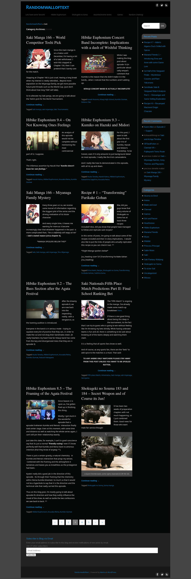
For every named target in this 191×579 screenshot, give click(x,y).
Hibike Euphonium (152, 228)
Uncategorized (150, 273)
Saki (33, 252)
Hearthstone (149, 223)
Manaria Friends (151, 232)
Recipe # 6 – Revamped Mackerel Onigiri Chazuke (154, 107)
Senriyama (85, 378)
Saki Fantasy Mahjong (153, 259)
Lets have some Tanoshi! (35, 15)
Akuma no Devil (151, 196)
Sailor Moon (149, 250)
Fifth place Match (94, 375)
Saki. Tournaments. (61, 109)
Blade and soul (150, 205)
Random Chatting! (136, 15)
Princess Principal (151, 246)
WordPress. (112, 572)
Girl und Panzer (150, 218)
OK (162, 26)
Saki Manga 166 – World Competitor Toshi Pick (45, 40)
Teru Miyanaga (63, 252)
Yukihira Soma (99, 273)
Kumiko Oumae (121, 99)
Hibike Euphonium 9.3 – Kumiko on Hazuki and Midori (105, 122)
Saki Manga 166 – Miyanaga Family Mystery (48, 195)
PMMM (147, 241)
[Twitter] (162, 5)
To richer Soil (149, 268)
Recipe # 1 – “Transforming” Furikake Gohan (103, 195)
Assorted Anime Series (102, 15)
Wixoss (147, 278)
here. (120, 310)
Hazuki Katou (37, 179)
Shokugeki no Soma (80, 15)
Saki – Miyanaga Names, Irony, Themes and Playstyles (155, 160)
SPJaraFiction (150, 144)
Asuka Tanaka (92, 177)
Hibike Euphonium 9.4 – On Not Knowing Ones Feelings (48, 122)
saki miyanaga (47, 109)
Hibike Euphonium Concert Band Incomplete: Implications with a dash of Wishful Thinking (106, 42)
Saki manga (36, 109)
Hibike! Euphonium (58, 15)
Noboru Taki (86, 102)
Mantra (103, 572)
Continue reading (35, 104)
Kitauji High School (107, 99)
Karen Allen (149, 127)
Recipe (99, 270)
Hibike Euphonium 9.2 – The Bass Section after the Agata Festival (49, 288)
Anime (147, 200)
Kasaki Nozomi (93, 99)
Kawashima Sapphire (89, 179)
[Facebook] (157, 5)
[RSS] (166, 5)
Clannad (147, 209)
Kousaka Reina (64, 179)
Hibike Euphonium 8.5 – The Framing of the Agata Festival (49, 391)
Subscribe (31, 555)
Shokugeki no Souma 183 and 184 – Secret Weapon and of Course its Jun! (104, 393)
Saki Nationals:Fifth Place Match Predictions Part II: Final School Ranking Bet (106, 288)
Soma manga (109, 485)
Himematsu (105, 375)
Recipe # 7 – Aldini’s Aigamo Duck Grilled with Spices (155, 46)
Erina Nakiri (91, 270)
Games (120, 15)
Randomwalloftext (47, 7)
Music (146, 237)
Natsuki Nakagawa (46, 357)
